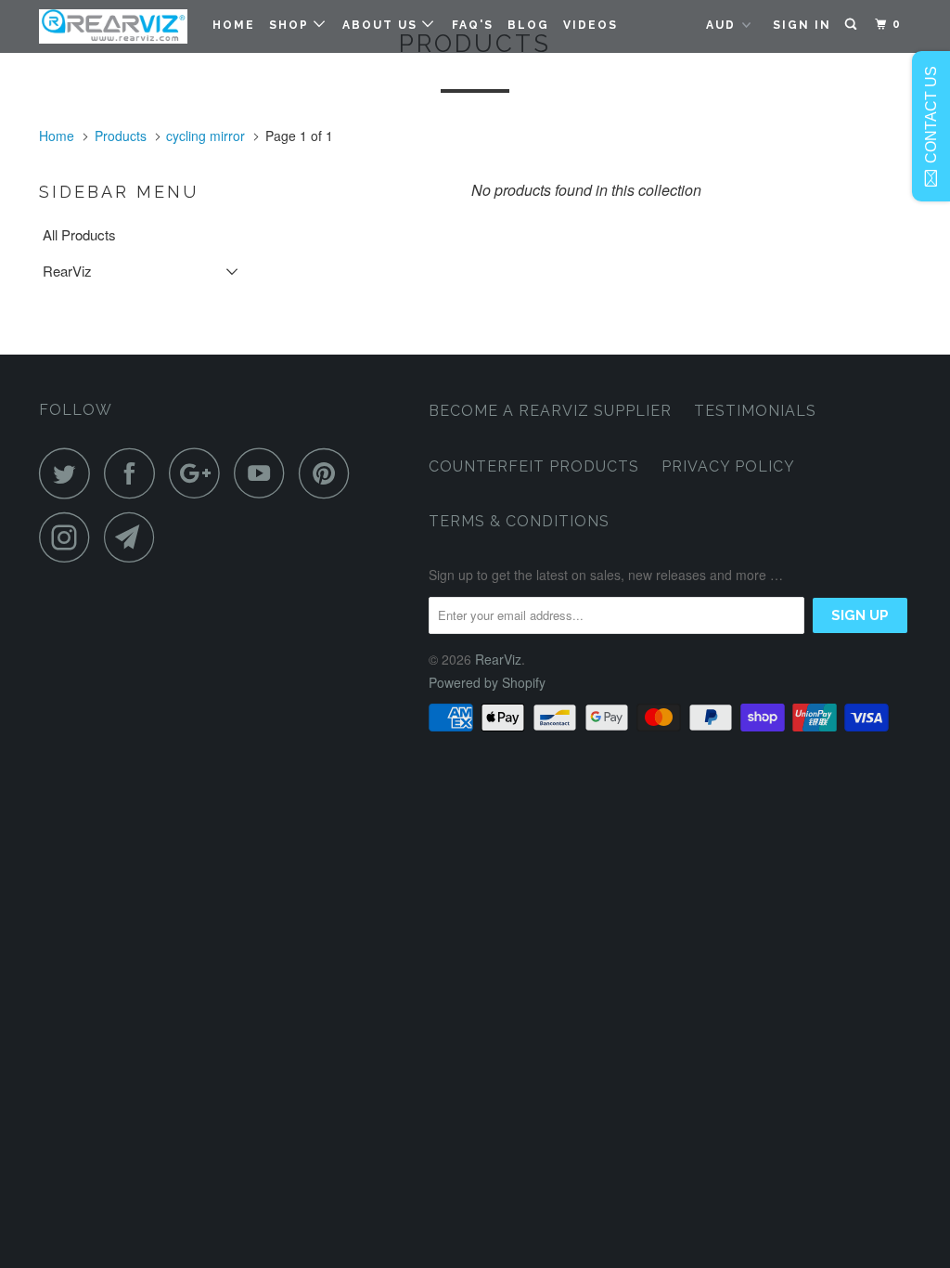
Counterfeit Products (534, 466)
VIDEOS (590, 25)
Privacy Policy (728, 466)
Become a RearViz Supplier (550, 411)
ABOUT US (382, 25)
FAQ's (473, 25)
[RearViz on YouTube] (264, 472)
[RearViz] (113, 26)
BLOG (528, 25)
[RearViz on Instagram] (69, 537)
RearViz (67, 270)
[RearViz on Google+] (199, 472)
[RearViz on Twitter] (69, 472)
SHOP (291, 25)
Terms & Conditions (519, 521)
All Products (79, 234)
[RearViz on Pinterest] (329, 472)
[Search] (852, 24)
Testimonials (755, 411)
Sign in (802, 25)
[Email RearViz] (134, 537)
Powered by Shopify (487, 682)
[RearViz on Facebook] (134, 472)
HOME (233, 25)
